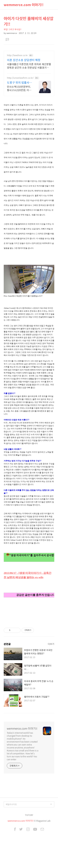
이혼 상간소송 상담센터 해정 (23, 60)
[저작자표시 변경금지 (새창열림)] (36, 630)
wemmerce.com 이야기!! (23, 4)
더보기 (51, 644)
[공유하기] (13, 630)
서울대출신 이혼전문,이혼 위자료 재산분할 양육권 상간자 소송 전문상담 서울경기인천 (29, 65)
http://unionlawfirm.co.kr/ (20, 77)
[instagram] (28, 830)
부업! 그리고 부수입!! (12, 29)
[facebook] (15, 830)
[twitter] (21, 830)
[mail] (42, 830)
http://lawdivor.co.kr (17, 55)
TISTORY (29, 815)
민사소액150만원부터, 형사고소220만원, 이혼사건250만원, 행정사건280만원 (19, 88)
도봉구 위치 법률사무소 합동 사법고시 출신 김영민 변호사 (19, 82)
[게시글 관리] (17, 630)
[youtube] (35, 830)
